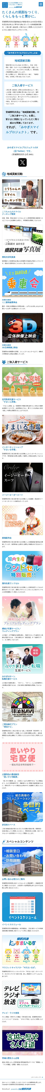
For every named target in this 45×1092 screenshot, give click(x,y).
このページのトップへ (36, 1077)
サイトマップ (6, 1089)
